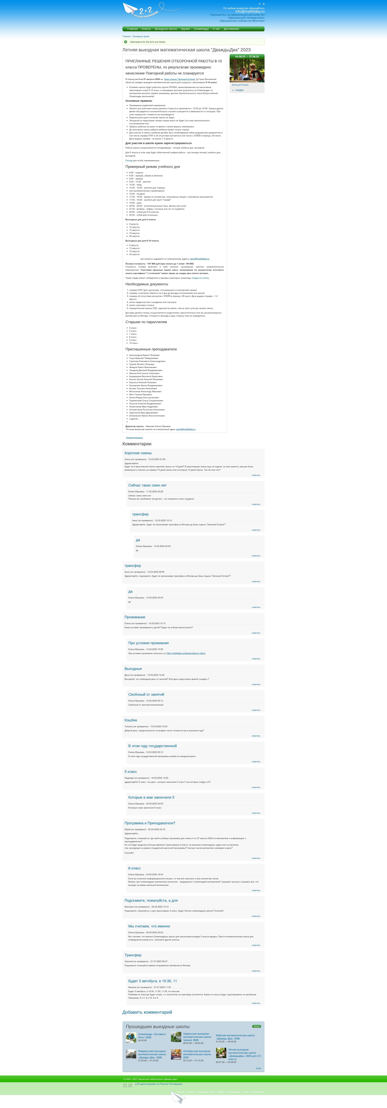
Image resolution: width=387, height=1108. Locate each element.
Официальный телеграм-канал (246, 17)
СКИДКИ (239, 90)
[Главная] (152, 10)
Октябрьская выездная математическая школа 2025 (197, 1054)
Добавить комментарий (147, 1012)
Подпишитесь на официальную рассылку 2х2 (237, 14)
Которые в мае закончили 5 (151, 797)
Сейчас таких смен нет (147, 485)
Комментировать (134, 437)
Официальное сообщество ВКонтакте (242, 20)
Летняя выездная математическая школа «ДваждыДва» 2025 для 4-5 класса (244, 1054)
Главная (132, 28)
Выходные (133, 668)
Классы (146, 28)
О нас (216, 28)
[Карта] (264, 4)
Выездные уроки (141, 36)
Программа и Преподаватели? (150, 822)
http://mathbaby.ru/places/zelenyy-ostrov (186, 653)
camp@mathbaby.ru (199, 258)
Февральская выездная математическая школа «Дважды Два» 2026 (152, 1054)
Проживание (135, 616)
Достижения (231, 28)
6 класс (134, 868)
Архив (257, 1026)
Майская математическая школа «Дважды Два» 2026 (235, 1036)
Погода (129, 160)
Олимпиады (201, 28)
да (138, 539)
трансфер (140, 513)
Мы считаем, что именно (149, 925)
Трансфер (133, 954)
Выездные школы (166, 28)
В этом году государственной (152, 745)
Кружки (185, 28)
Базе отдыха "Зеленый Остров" (179, 79)
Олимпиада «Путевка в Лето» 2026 (152, 1035)
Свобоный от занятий (146, 694)
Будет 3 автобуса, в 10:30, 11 (152, 980)
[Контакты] (259, 4)
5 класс (131, 771)
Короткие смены (138, 452)
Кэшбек (131, 719)
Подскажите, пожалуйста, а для (151, 900)
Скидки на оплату (200, 277)
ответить (256, 475)
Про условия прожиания (148, 642)
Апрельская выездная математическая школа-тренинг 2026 (197, 1037)
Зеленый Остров (240, 84)
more (258, 1068)
